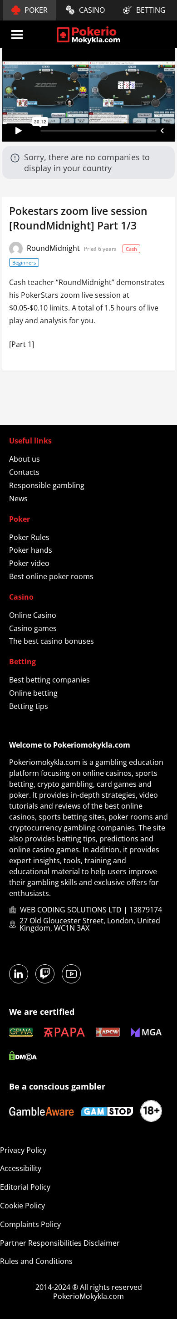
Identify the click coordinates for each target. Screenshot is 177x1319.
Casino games (33, 628)
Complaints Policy (30, 1224)
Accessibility (20, 1168)
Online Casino (32, 615)
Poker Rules (29, 537)
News (18, 499)
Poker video (29, 563)
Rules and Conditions (36, 1261)
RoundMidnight (54, 248)
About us (24, 459)
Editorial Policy (25, 1187)
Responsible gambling (46, 485)
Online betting (33, 693)
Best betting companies (49, 680)
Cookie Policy (22, 1206)
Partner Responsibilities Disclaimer (60, 1243)
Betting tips (28, 706)
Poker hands (30, 550)
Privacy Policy (23, 1150)
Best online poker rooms (51, 576)
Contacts (24, 472)
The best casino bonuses (51, 641)
